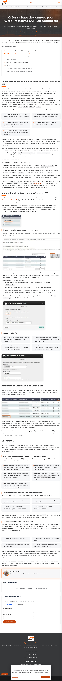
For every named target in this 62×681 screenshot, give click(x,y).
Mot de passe (7, 614)
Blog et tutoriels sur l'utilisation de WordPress (28, 6)
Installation (42, 6)
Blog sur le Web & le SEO (11, 6)
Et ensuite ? (8, 65)
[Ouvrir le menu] (58, 2)
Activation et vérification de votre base (16, 62)
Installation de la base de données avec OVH (18, 54)
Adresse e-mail (7, 608)
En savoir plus (15, 677)
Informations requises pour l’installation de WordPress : (20, 68)
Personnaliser (28, 677)
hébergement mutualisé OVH (10, 200)
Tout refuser (37, 677)
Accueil (3, 6)
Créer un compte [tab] (19, 604)
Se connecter (10, 621)
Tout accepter (46, 677)
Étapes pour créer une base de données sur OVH (18, 56)
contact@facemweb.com (31, 657)
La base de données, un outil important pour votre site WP (22, 51)
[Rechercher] (31, 2)
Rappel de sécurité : (11, 59)
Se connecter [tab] (8, 604)
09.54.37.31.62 (32, 654)
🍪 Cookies (4, 674)
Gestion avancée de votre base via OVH (16, 74)
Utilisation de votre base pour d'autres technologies (19, 71)
